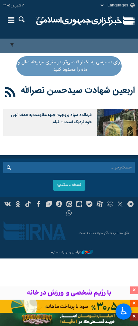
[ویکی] (8, 205)
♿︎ (123, 311)
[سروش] (59, 205)
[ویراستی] (48, 205)
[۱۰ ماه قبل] (117, 122)
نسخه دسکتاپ (69, 185)
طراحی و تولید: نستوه (66, 252)
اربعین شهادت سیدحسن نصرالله (78, 90)
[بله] (89, 205)
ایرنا (79, 20)
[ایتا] (69, 205)
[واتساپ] (69, 214)
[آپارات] (99, 205)
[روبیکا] (110, 205)
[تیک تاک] (28, 205)
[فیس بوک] (38, 205)
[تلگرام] (130, 205)
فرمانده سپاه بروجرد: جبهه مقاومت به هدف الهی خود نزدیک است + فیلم (51, 119)
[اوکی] (17, 205)
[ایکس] (120, 205)
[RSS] (10, 93)
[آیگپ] (79, 205)
